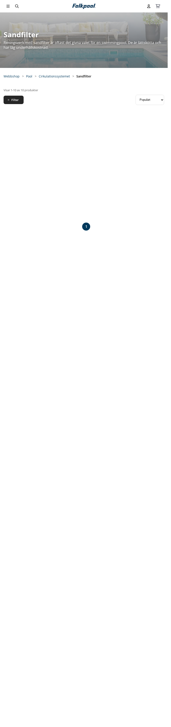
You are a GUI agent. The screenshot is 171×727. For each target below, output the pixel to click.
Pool (29, 76)
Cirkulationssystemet (54, 76)
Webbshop (12, 76)
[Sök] (16, 6)
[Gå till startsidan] (84, 6)
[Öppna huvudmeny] (8, 6)
